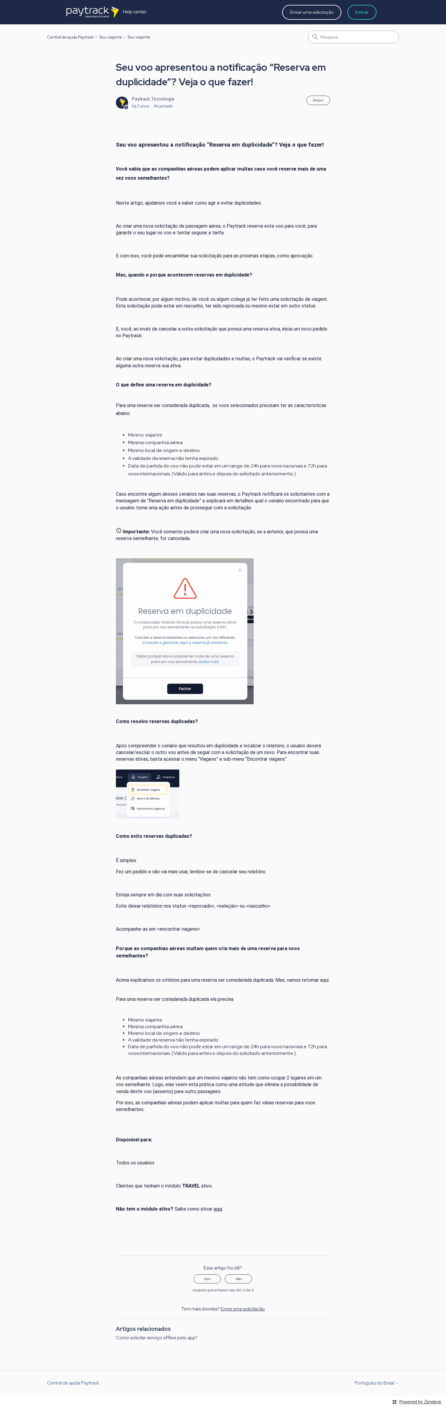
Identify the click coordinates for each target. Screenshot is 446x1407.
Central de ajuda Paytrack (70, 37)
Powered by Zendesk (420, 1401)
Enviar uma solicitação (311, 12)
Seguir (318, 100)
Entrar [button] (362, 12)
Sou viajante (111, 37)
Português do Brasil (375, 1383)
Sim (207, 1278)
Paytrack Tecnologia (153, 99)
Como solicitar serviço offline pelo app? (157, 1338)
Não (238, 1278)
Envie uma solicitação (243, 1309)
